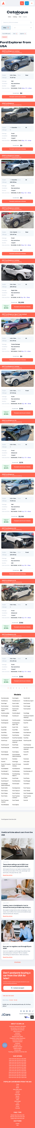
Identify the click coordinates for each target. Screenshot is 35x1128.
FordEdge (26, 713)
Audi (17, 1103)
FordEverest (4, 720)
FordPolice (4, 778)
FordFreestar (27, 745)
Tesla (17, 1084)
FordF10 (26, 723)
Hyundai (17, 1108)
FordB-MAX (27, 698)
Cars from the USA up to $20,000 (17, 1077)
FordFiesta (27, 735)
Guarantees (17, 1035)
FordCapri (4, 703)
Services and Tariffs (17, 1036)
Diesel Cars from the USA (17, 1115)
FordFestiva (15, 735)
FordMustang (5, 774)
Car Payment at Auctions (17, 1030)
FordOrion (26, 774)
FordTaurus (4, 790)
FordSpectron (16, 788)
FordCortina (15, 706)
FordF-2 (26, 727)
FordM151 (26, 764)
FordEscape (4, 716)
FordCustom (27, 709)
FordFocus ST (5, 745)
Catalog (15, 17)
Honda (17, 1093)
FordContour (4, 706)
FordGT (26, 754)
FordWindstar (5, 804)
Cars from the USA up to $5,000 (17, 1064)
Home (9, 17)
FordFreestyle (5, 747)
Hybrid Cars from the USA (17, 1118)
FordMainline (4, 768)
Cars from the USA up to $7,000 (17, 1067)
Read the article (7, 875)
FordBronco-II (16, 701)
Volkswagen (17, 1101)
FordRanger (27, 781)
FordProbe (15, 778)
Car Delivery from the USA (17, 1028)
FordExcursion (16, 720)
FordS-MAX (4, 788)
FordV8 (26, 800)
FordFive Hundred (17, 738)
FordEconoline (5, 713)
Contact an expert (18, 988)
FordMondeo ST (28, 771)
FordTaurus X (16, 790)
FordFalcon (4, 735)
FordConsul (27, 703)
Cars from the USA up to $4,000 (17, 1062)
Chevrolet (17, 1094)
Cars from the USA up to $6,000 (17, 1065)
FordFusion (15, 747)
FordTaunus (27, 788)
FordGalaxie (4, 752)
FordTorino (4, 796)
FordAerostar (5, 698)
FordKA (3, 761)
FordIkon (14, 759)
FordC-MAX (15, 703)
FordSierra (26, 783)
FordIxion (26, 759)
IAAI (17, 1125)
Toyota (18, 1091)
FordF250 (4, 730)
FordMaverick (16, 768)
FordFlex (26, 738)
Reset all (4, 37)
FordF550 (4, 732)
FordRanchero (16, 781)
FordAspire (15, 698)
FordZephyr (15, 804)
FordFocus (4, 740)
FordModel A (27, 768)
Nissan (17, 1096)
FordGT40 (4, 759)
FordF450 (26, 730)
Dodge (17, 1098)
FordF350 (15, 730)
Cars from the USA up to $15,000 (17, 1075)
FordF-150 (15, 727)
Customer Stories (17, 1041)
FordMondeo (16, 771)
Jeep (17, 1099)
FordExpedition (28, 720)
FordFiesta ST (5, 738)
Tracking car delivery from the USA (17, 1052)
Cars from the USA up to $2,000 (17, 1058)
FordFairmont (27, 732)
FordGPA (26, 752)
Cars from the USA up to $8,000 (17, 1069)
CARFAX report (17, 1048)
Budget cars (17, 1045)
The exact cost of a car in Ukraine (17, 96)
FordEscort (15, 716)
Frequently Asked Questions (17, 1038)
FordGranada (5, 754)
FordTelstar (27, 790)
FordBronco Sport (28, 701)
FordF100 (3, 727)
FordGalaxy (15, 752)
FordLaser (26, 761)
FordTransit (15, 800)
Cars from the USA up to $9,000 (17, 1070)
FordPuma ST (5, 781)
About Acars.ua (17, 1031)
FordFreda (15, 745)
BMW (17, 1087)
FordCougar (27, 706)
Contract (17, 1033)
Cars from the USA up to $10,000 (17, 1072)
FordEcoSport (16, 713)
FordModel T (4, 771)
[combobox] (23, 28)
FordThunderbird (28, 793)
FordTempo (4, 793)
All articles (17, 962)
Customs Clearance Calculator (17, 1026)
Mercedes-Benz (17, 1089)
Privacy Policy (31, 1014)
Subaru (17, 1104)
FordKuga (15, 761)
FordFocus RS (27, 740)
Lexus (17, 1106)
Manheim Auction (17, 1046)
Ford (20, 17)
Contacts (17, 1043)
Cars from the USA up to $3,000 (17, 1060)
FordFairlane (15, 732)
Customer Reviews (17, 1040)
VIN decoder (17, 1050)
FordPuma (26, 778)
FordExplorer (4, 723)
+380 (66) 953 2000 (8, 995)
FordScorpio (15, 783)
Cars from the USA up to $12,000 (17, 1074)
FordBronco (4, 701)
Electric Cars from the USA (17, 1116)
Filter (4, 27)
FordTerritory (16, 793)
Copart (17, 1123)
